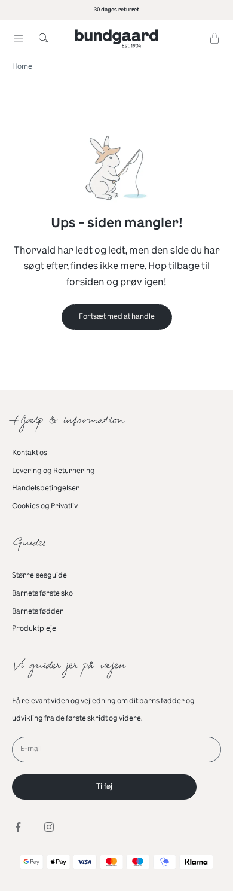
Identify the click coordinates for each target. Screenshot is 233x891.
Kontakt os (29, 452)
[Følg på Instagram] (49, 827)
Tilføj (104, 786)
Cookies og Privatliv (45, 506)
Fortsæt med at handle (117, 316)
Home (22, 66)
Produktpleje (34, 628)
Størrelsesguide (39, 575)
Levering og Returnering (53, 470)
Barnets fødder (37, 611)
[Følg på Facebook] (18, 827)
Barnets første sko (42, 593)
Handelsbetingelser (45, 488)
